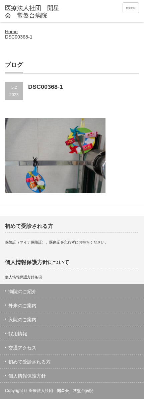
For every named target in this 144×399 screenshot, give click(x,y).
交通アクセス (22, 347)
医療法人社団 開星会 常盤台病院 (61, 390)
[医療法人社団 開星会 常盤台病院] (34, 12)
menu (130, 8)
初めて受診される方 (29, 361)
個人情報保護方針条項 (23, 277)
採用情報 (17, 333)
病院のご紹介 (22, 291)
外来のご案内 (22, 305)
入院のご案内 (22, 319)
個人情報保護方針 (27, 376)
